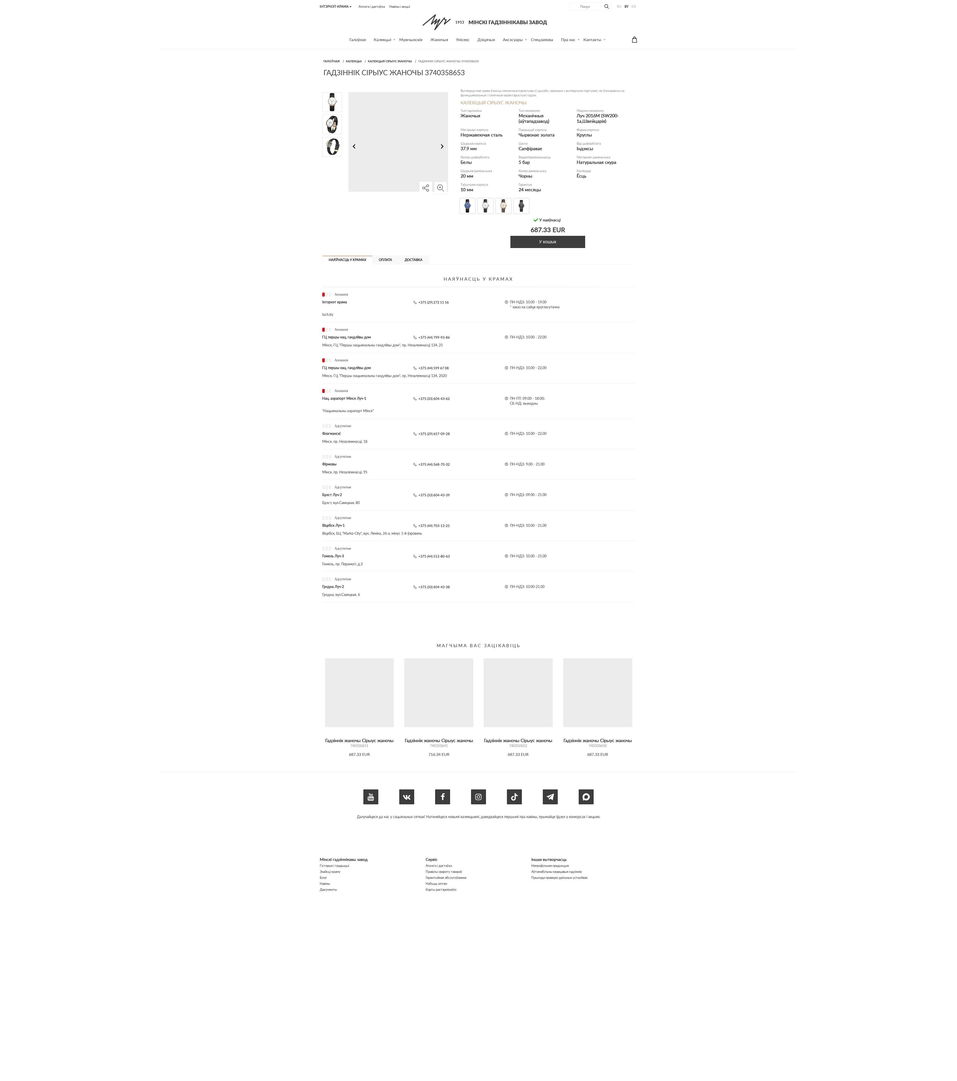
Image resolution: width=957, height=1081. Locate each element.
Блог (323, 878)
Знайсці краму (330, 872)
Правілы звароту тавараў (444, 872)
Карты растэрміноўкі (441, 889)
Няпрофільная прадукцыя (550, 866)
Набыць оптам (436, 884)
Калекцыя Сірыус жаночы (390, 61)
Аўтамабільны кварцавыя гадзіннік (556, 872)
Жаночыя (470, 115)
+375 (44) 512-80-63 (434, 556)
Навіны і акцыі (399, 6)
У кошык (547, 241)
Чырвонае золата (537, 134)
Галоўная (331, 61)
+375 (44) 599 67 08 (433, 368)
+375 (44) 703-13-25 (434, 526)
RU (619, 6)
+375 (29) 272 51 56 (433, 302)
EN (634, 6)
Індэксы (585, 148)
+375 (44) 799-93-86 (434, 337)
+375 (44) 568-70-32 (434, 464)
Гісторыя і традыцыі (334, 866)
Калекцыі (354, 61)
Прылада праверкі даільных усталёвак (559, 878)
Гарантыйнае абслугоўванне (446, 878)
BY (627, 6)
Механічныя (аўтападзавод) (534, 118)
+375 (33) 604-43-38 (434, 587)
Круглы (584, 134)
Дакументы (328, 889)
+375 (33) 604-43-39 (434, 495)
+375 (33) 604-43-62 (434, 399)
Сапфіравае (530, 148)
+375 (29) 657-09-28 (434, 434)
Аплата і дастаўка (372, 6)
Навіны (325, 884)
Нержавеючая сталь (482, 134)
